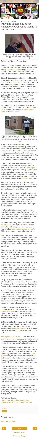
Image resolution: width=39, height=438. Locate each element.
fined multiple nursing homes (22, 229)
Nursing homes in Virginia (10, 337)
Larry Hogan (30, 168)
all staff (18, 147)
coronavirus (25, 178)
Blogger (23, 436)
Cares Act (16, 82)
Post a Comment (8, 421)
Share (4, 411)
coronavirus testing (14, 69)
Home (19, 428)
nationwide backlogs (18, 328)
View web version (19, 432)
